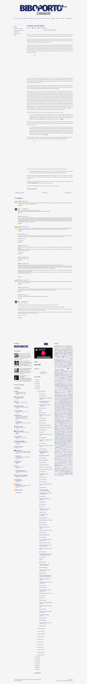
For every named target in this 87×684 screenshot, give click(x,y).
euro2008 (59, 389)
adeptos (71, 355)
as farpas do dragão (66, 362)
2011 (36, 660)
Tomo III (17, 466)
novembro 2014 (41, 628)
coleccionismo (67, 373)
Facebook (15, 346)
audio (55, 366)
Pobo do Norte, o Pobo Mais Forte (22, 475)
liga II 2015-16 (66, 410)
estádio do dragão (64, 387)
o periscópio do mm (66, 437)
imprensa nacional (66, 398)
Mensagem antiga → (68, 192)
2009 (36, 663)
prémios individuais (68, 450)
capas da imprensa (42, 395)
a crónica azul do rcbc (67, 349)
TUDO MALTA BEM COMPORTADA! (25, 368)
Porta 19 (17, 401)
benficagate (63, 366)
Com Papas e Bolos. (19, 480)
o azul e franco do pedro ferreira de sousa (63, 421)
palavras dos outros (58, 444)
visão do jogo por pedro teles (65, 474)
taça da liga (56, 464)
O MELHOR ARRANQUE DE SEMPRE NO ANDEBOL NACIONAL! (45, 555)
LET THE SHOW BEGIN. (43, 517)
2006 (36, 669)
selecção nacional (57, 459)
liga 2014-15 (58, 405)
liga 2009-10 (61, 403)
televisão (64, 467)
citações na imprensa (58, 373)
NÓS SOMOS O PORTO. (43, 524)
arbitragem (58, 361)
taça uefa (68, 466)
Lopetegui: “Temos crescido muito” (45, 467)
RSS (27, 346)
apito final (71, 359)
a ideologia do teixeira (62, 350)
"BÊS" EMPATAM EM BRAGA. (44, 455)
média (65, 412)
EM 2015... (41, 410)
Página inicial (44, 192)
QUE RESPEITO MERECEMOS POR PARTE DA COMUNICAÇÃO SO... (45, 576)
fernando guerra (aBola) (65, 390)
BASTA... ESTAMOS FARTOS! (24, 361)
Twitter (18, 346)
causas (66, 372)
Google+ (22, 346)
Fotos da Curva (18, 492)
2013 (36, 656)
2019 (36, 379)
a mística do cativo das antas (64, 351)
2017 (36, 383)
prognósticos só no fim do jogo (62, 451)
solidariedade (71, 460)
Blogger (20, 680)
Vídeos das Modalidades (20, 441)
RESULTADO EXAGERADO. (43, 460)
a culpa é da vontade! (19, 467)
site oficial (59, 460)
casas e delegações (64, 371)
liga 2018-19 (66, 406)
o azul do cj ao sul (65, 420)
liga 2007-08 (67, 402)
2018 (36, 381)
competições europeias (58, 375)
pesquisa (55, 446)
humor (65, 397)
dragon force (60, 382)
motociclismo (64, 415)
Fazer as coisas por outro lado (21, 476)
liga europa (67, 408)
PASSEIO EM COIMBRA (43, 567)
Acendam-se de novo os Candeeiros (22, 407)
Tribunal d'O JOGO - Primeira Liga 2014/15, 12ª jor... (45, 570)
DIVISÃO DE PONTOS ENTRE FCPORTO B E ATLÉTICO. (44, 565)
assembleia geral (62, 365)
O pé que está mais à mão (20, 470)
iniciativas (56, 399)
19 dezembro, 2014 (24, 201)
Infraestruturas (31, 18)
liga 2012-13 (63, 404)
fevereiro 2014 (40, 652)
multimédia (67, 416)
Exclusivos (53, 18)
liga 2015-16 (65, 405)
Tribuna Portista (18, 461)
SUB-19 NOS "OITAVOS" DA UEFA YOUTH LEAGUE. (45, 540)
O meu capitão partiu (19, 398)
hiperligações (66, 395)
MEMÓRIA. (41, 559)
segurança (69, 458)
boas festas (65, 367)
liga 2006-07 (60, 402)
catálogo (61, 372)
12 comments (17, 33)
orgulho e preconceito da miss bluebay (62, 442)
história (71, 395)
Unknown (19, 226)
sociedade (65, 460)
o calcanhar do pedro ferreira (64, 423)
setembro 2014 (41, 633)
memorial (69, 412)
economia (59, 383)
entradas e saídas (69, 385)
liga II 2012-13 (64, 409)
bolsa (71, 367)
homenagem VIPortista (62, 396)
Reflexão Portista (19, 421)
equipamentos (65, 386)
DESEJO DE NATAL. (42, 420)
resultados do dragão (67, 454)
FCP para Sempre (19, 410)
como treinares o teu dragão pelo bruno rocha (63, 374)
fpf (72, 392)
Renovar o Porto (18, 415)
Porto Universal (18, 450)
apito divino (64, 359)
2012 (36, 658)
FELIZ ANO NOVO (42, 393)
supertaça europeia (67, 463)
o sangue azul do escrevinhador (63, 438)
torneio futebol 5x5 (63, 469)
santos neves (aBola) (62, 458)
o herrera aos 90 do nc (66, 429)
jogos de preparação (64, 399)
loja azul (65, 411)
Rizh (72, 679)
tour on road (70, 469)
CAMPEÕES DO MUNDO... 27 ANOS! (45, 520)
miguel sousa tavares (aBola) (60, 413)
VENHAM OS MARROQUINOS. (44, 534)
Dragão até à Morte (19, 489)
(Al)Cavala (17, 462)
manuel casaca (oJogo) (58, 412)
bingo (55, 367)
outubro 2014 (40, 631)
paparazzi (66, 444)
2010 (36, 662)
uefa (60, 471)
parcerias (71, 444)
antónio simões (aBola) (60, 358)
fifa (60, 391)
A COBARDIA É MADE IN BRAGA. (45, 425)
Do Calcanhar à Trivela (20, 397)
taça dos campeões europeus (66, 465)
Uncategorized (69, 18)
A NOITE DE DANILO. (42, 620)
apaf (67, 358)
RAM (19, 208)
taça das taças (64, 464)
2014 (36, 388)
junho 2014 (40, 641)
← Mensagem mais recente (20, 192)
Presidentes (24, 18)
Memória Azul (18, 387)
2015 (36, 386)
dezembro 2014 (41, 391)
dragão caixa (56, 379)
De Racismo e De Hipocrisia (21, 427)
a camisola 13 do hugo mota (63, 347)
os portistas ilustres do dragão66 (63, 443)
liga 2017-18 (60, 406)
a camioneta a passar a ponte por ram (63, 346)
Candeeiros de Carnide (20, 406)
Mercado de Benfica (19, 446)
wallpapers (61, 475)
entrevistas (59, 386)
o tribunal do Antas (59, 440)
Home (16, 18)
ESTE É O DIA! (41, 506)
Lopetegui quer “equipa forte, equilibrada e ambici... (44, 509)
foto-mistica (67, 392)
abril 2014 (40, 647)
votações (56, 475)
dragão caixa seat (63, 379)
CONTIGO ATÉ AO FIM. (43, 477)
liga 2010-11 (68, 403)
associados (68, 365)
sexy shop (69, 459)
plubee (63, 447)
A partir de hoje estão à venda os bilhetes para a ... (45, 591)
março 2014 (40, 649)
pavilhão (69, 445)
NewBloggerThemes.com (68, 680)
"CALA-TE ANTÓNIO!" (43, 481)
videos (66, 473)
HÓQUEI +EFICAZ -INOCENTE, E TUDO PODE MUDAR (44, 402)
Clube (19, 18)
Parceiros (63, 18)
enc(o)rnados (57, 384)
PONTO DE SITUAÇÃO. (43, 587)
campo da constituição (58, 368)
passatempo (62, 445)
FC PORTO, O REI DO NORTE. (35, 26)
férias (60, 390)
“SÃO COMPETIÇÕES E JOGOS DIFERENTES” (44, 405)
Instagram (20, 346)
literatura (61, 411)
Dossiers (57, 18)
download (69, 378)
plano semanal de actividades (67, 446)
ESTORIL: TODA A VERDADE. (24, 353)
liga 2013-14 (70, 404)
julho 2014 (40, 639)
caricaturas (67, 370)
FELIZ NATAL (41, 432)
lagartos (68, 401)
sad (55, 458)
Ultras (40, 18)
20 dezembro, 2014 (25, 257)
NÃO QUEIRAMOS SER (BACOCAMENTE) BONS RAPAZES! (44, 452)
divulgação (62, 378)
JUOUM (19, 201)
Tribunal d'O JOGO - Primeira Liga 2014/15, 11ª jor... (45, 623)
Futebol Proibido (19, 479)
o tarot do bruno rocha (68, 439)
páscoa (57, 445)
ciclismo (70, 372)
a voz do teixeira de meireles (62, 355)
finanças (63, 391)
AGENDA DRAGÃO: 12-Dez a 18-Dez (45, 530)
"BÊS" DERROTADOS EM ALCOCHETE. (43, 515)
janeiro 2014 (40, 654)
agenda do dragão (60, 356)
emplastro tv (69, 383)
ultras (59, 473)
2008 (36, 665)
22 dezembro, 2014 (25, 301)
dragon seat (66, 382)
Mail (25, 346)
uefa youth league (65, 471)
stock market (64, 461)
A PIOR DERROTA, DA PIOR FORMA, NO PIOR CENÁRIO (45, 494)
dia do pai (63, 377)
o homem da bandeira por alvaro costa (61, 430)
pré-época (64, 449)
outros (70, 443)
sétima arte (64, 459)
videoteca (55, 474)
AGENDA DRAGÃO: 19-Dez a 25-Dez (45, 469)
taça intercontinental (58, 466)
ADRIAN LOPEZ (42, 597)
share (55, 460)
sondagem (58, 461)
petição (60, 446)
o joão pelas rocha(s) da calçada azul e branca (63, 431)
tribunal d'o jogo (63, 470)
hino (62, 395)
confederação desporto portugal (60, 376)
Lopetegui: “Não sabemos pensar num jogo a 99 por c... (45, 546)
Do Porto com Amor (19, 426)
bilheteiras (69, 366)
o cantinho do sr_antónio (63, 424)
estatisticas (65, 388)
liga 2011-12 (56, 404)
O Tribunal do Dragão (19, 431)
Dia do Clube (18, 455)
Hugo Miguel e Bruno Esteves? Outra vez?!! (23, 422)
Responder (20, 205)
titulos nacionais (65, 468)
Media (36, 18)
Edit (16, 35)
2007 (36, 667)
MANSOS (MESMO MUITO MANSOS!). (43, 474)
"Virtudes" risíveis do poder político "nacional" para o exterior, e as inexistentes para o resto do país (22, 417)
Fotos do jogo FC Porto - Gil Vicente (22, 411)
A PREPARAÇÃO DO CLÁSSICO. (44, 542)
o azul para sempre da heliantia (63, 422)
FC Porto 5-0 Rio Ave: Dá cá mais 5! (22, 471)
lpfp (70, 411)
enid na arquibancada (60, 385)
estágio (60, 388)
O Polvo (17, 391)
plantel (57, 447)
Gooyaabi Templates (37, 679)
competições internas (69, 375)
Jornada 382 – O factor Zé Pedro (21, 402)
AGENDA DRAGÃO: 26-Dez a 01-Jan (45, 427)
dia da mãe (58, 377)
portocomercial (57, 449)
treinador (56, 470)
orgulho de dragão (67, 441)
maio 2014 (40, 644)
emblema (64, 383)
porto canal (68, 448)
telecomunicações (57, 467)
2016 (36, 385)
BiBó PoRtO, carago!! (24, 679)
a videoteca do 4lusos (67, 354)
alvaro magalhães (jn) (69, 357)
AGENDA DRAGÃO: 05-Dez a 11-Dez (45, 593)
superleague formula (63, 462)
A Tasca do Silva (19, 436)
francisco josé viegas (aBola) (61, 394)
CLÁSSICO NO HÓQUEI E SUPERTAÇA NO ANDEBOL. (44, 490)
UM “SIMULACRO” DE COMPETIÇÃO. (23, 376)
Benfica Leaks (18, 484)
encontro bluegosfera (68, 384)
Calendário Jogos (45, 18)
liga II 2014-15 (59, 410)
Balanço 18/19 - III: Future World (21, 437)
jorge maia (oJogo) (62, 400)
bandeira (58, 366)
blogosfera (59, 367)
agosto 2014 (40, 636)
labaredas (63, 401)
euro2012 (64, 389)
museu (59, 417)
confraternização (69, 376)
